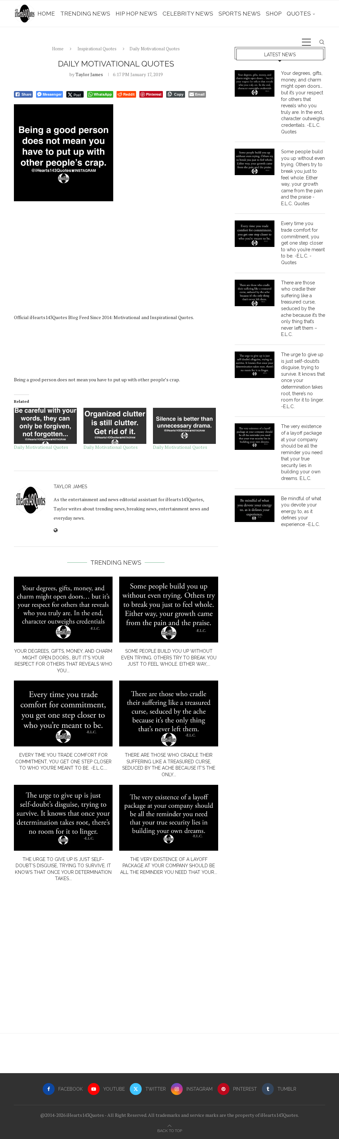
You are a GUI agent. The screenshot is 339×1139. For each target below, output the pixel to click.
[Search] (321, 42)
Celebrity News (188, 13)
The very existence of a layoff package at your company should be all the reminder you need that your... (168, 866)
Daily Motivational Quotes (41, 447)
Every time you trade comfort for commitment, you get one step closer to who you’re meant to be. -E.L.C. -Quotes (303, 243)
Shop (273, 13)
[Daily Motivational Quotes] (45, 426)
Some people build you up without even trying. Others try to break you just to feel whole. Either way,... (169, 657)
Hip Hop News (136, 13)
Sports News (239, 13)
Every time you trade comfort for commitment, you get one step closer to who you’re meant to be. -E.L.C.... (63, 761)
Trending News (85, 13)
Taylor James (89, 74)
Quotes (299, 13)
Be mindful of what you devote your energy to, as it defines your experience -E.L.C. (301, 511)
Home (46, 13)
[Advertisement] (116, 260)
